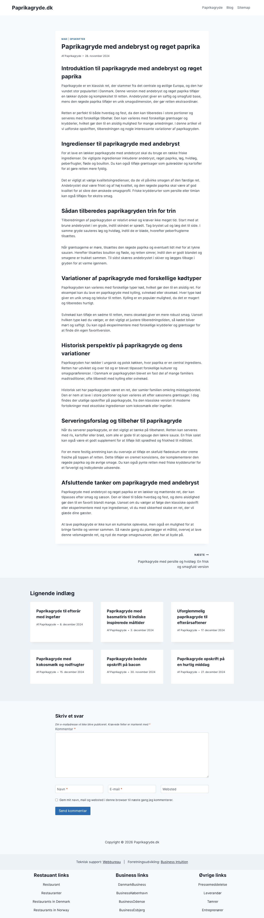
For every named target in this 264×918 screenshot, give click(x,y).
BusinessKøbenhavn (132, 893)
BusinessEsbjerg (132, 910)
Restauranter (51, 893)
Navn (62, 789)
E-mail (116, 789)
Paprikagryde (212, 7)
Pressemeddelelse (212, 884)
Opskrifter (77, 39)
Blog (230, 7)
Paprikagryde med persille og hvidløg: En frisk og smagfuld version (173, 561)
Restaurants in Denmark (51, 901)
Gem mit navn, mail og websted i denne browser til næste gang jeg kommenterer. (116, 800)
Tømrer (212, 901)
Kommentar (65, 729)
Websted (169, 789)
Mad (64, 39)
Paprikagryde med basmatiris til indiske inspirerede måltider (126, 617)
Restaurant (51, 884)
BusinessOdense (132, 901)
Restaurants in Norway (51, 910)
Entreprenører (212, 910)
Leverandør (212, 893)
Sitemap (243, 7)
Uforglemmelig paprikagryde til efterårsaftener (192, 617)
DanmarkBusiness (132, 884)
